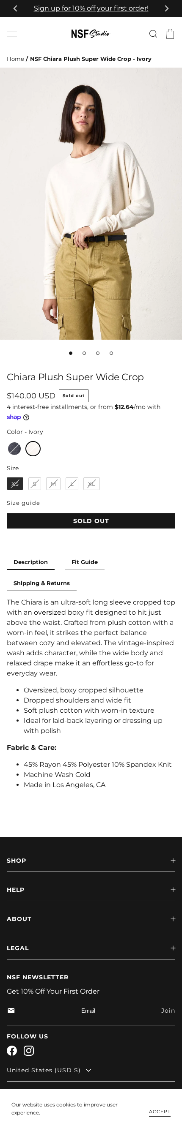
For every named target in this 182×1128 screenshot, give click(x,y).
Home (15, 59)
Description (31, 562)
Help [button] (16, 890)
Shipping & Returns (42, 583)
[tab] (70, 353)
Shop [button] (16, 860)
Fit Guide (85, 562)
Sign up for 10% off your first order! (91, 8)
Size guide (23, 503)
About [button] (19, 919)
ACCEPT (160, 1111)
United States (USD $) (44, 1070)
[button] (12, 34)
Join (168, 1010)
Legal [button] (18, 948)
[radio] (14, 448)
